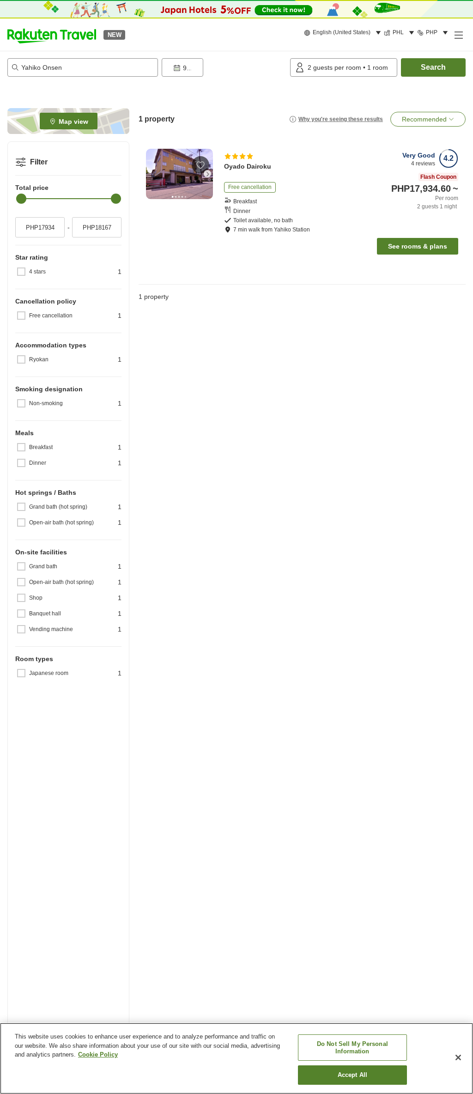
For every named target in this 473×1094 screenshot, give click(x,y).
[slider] (21, 199)
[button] (51, 34)
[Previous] (151, 173)
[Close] (458, 1057)
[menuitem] (344, 32)
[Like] (200, 165)
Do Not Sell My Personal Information (352, 1047)
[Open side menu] (458, 34)
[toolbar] (224, 67)
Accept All (352, 1074)
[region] (236, 1058)
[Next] (207, 173)
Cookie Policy (98, 1054)
